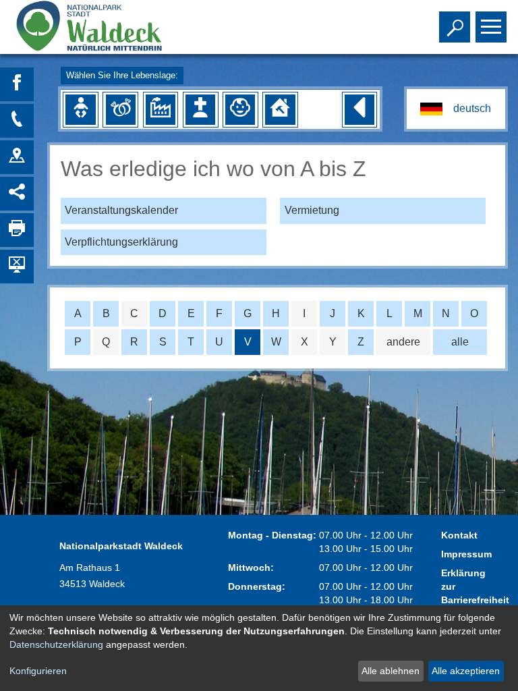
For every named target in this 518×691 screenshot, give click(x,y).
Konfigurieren (38, 670)
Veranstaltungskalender (121, 210)
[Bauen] (280, 109)
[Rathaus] (17, 157)
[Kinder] (240, 109)
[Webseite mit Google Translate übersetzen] (456, 109)
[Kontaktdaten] (17, 121)
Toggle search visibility (451, 25)
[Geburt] (80, 109)
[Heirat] (121, 109)
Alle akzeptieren (466, 670)
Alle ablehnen (391, 670)
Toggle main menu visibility (488, 25)
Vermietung (312, 210)
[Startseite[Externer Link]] (103, 27)
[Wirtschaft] (160, 109)
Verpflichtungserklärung (121, 242)
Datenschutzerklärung (56, 644)
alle (460, 342)
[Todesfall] (200, 109)
